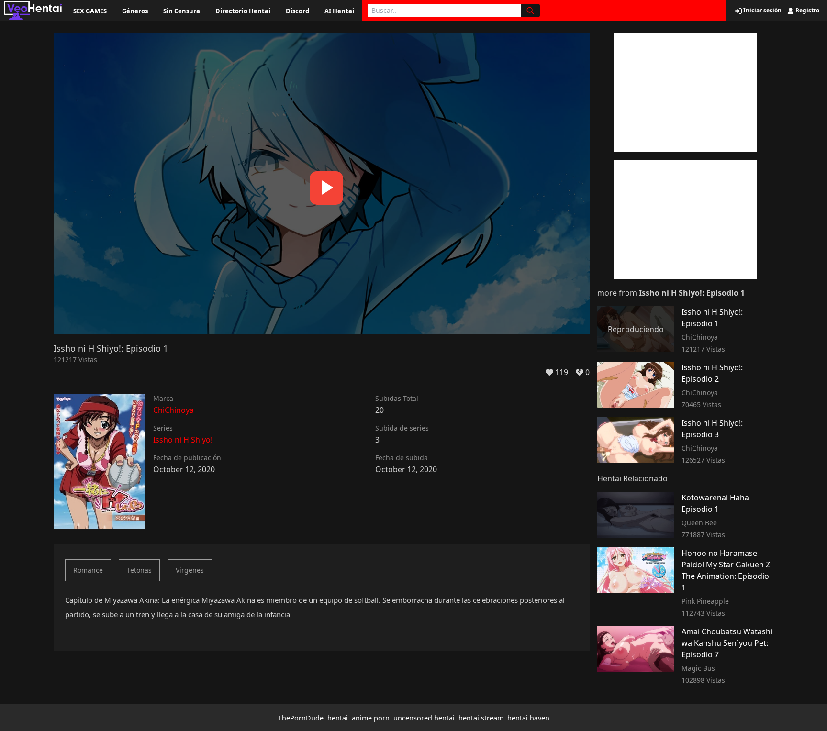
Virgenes (190, 570)
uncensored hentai (424, 717)
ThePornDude (301, 717)
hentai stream (480, 717)
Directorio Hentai (242, 11)
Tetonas (139, 570)
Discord (297, 11)
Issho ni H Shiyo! (182, 439)
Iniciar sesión (762, 10)
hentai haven (528, 717)
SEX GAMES (90, 11)
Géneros (135, 11)
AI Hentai (339, 11)
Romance (88, 570)
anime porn (371, 717)
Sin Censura (181, 11)
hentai (337, 717)
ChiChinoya (173, 410)
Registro (806, 10)
